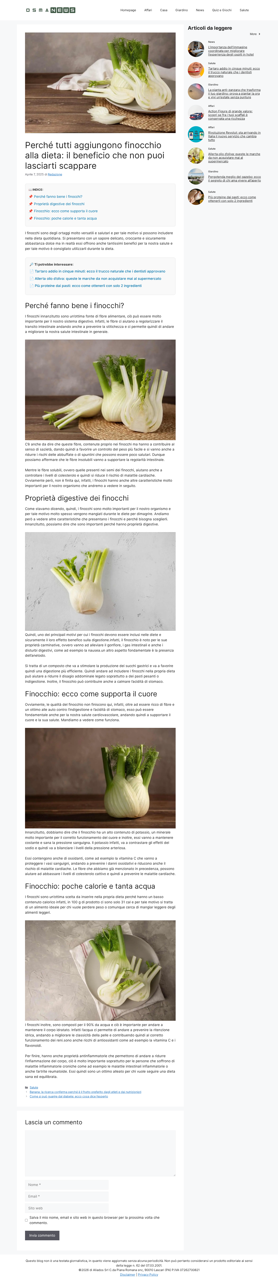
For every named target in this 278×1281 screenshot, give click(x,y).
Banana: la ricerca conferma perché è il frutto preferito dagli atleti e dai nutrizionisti (85, 1092)
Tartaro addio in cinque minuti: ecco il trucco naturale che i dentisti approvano (234, 72)
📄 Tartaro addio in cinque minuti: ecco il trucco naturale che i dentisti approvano (97, 271)
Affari (148, 10)
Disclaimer (127, 1275)
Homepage (128, 10)
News (200, 10)
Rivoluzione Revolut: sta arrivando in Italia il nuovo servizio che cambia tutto (234, 136)
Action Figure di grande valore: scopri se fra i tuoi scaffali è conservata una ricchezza (230, 114)
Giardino (181, 10)
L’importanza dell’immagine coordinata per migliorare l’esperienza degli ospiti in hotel (231, 50)
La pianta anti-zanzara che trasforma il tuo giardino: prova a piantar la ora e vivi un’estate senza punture (234, 93)
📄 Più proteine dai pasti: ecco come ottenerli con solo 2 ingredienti (86, 286)
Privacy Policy (148, 1275)
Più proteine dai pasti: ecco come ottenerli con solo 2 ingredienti (232, 199)
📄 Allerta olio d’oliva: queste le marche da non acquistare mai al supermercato (95, 279)
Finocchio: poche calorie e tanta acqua (65, 218)
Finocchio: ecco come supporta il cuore (66, 211)
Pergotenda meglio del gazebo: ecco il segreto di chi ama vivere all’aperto (234, 178)
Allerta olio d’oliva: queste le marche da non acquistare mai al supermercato (234, 157)
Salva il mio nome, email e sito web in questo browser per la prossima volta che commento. (95, 1220)
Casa (163, 10)
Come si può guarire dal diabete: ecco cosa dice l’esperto (69, 1096)
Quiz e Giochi (222, 10)
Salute (244, 10)
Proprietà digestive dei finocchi (59, 204)
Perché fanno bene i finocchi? (58, 197)
